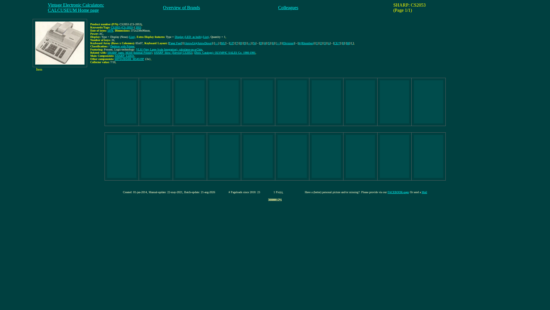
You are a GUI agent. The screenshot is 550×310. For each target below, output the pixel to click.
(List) (132, 36)
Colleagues (288, 7)
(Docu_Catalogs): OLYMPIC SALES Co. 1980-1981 (225, 52)
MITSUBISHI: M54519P (129, 59)
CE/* (337, 43)
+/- (216, 43)
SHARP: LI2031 (124, 55)
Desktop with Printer (122, 46)
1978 (110, 30)
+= (278, 43)
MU (223, 43)
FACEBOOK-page (398, 192)
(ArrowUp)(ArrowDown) (198, 43)
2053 (138, 27)
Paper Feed (175, 43)
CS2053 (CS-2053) (122, 27)
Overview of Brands (181, 7)
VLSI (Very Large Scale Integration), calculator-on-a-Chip (169, 49)
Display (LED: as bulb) (188, 36)
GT (231, 43)
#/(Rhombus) (306, 43)
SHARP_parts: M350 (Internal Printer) (129, 52)
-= (249, 43)
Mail (424, 192)
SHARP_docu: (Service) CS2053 (173, 52)
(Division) (288, 43)
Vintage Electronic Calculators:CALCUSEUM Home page (76, 8)
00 (348, 43)
